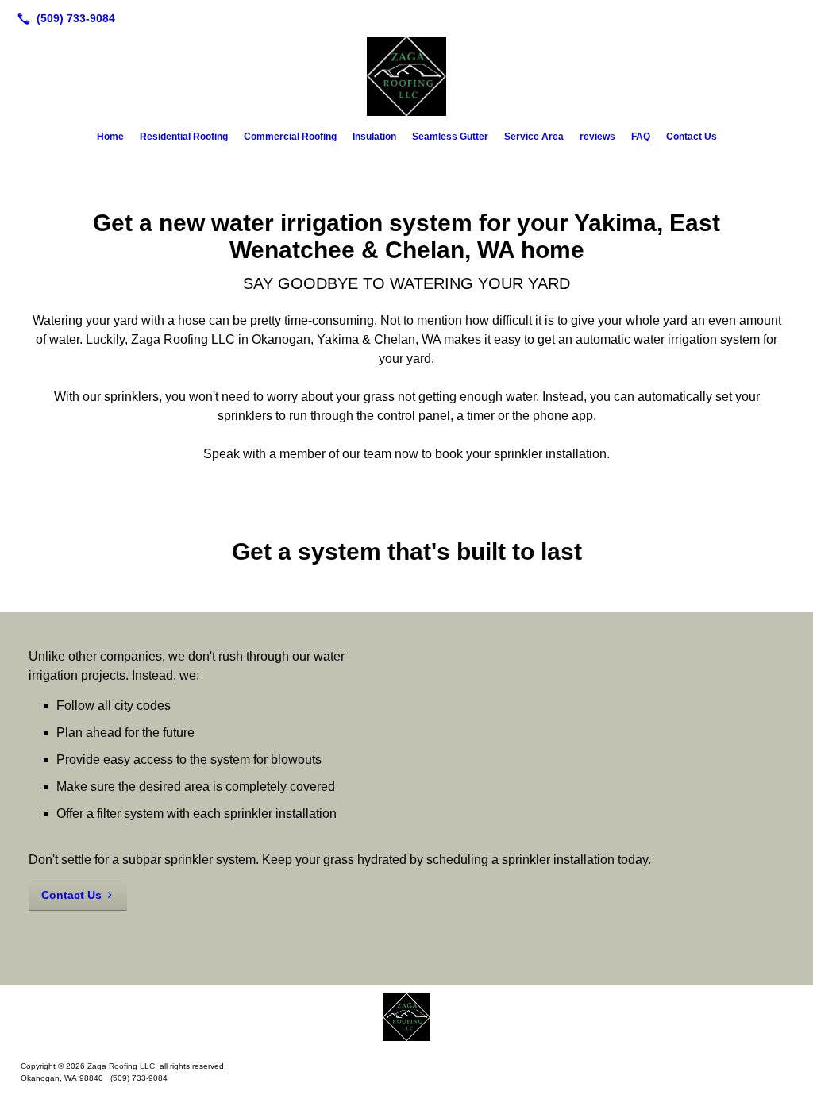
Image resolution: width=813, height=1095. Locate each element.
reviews (597, 136)
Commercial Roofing (290, 136)
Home (110, 136)
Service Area (534, 136)
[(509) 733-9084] (63, 18)
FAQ (640, 136)
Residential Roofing (184, 136)
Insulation (374, 136)
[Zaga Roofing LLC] (406, 1017)
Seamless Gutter (450, 136)
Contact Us (691, 136)
